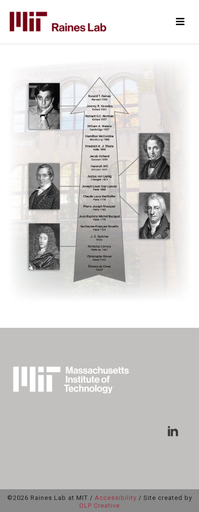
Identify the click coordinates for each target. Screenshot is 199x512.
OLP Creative (99, 505)
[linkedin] (173, 431)
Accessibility (116, 497)
